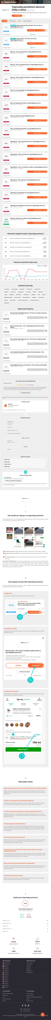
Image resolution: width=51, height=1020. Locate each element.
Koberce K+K (13, 291)
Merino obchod (17, 297)
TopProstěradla (14, 289)
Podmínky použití (6, 34)
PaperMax (34, 297)
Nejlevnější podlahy (8, 297)
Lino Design (28, 291)
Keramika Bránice (26, 297)
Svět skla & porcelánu (34, 300)
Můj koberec (6, 289)
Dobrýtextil (22, 289)
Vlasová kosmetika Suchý (23, 300)
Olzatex (5, 294)
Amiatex (6, 300)
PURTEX (34, 291)
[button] (41, 265)
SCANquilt (6, 291)
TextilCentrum (26, 294)
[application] (25, 273)
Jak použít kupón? (25, 392)
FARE (39, 294)
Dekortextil (12, 294)
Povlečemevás (13, 300)
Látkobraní (33, 294)
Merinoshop (18, 294)
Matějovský (40, 291)
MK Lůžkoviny (29, 289)
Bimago (43, 294)
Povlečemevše (41, 297)
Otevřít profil (10, 406)
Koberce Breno (37, 289)
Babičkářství (6, 302)
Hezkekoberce (21, 291)
